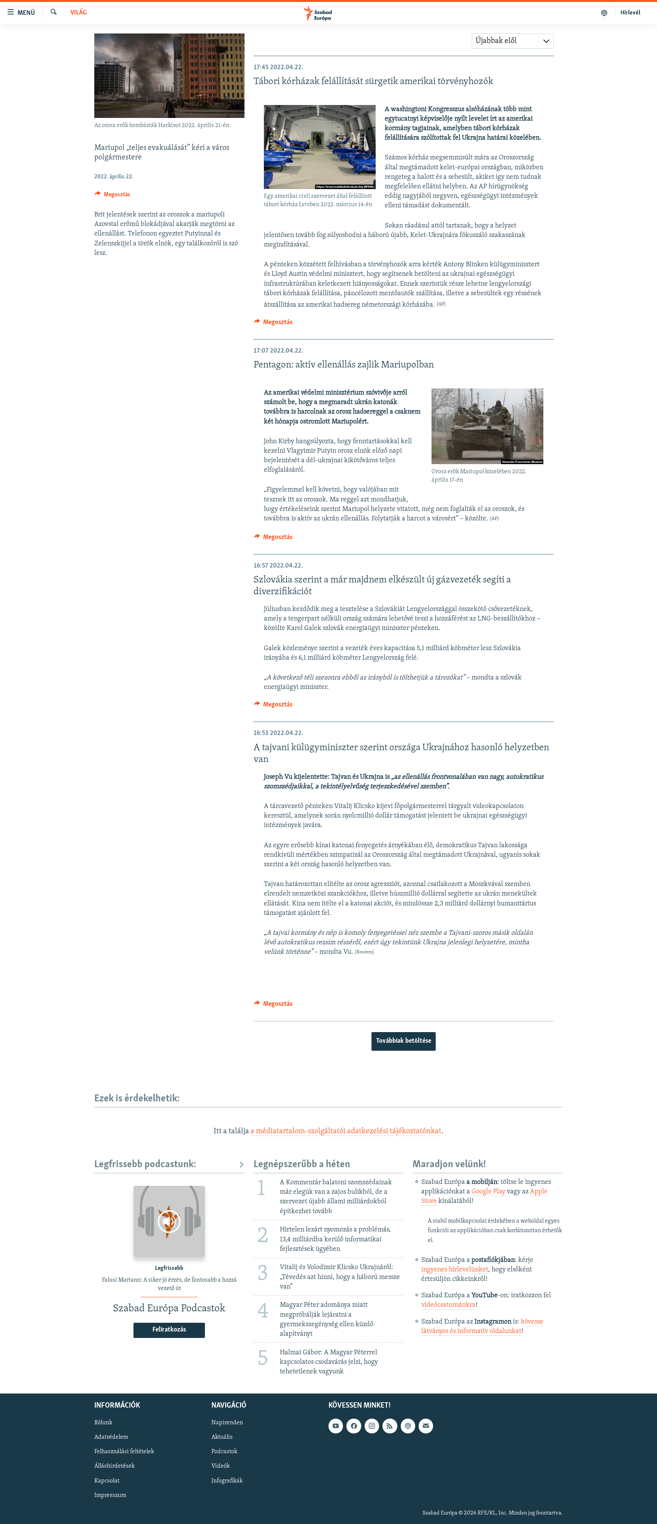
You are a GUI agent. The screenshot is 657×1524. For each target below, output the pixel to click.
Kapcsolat (106, 1481)
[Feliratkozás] (426, 1426)
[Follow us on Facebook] (353, 1426)
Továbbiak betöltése (403, 1041)
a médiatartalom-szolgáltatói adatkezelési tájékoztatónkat (346, 1131)
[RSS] (389, 1426)
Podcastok (224, 1452)
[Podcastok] (604, 13)
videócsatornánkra (448, 1305)
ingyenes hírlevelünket (454, 1269)
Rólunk (103, 1423)
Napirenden (227, 1423)
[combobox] (513, 41)
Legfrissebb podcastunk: (145, 1165)
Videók (220, 1467)
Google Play (488, 1191)
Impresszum (110, 1495)
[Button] (112, 196)
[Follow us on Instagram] (372, 1426)
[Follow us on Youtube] (335, 1426)
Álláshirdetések (114, 1467)
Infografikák (227, 1481)
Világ (78, 13)
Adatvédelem (111, 1438)
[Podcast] (408, 1426)
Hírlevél (630, 13)
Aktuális (222, 1438)
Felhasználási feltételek (124, 1452)
